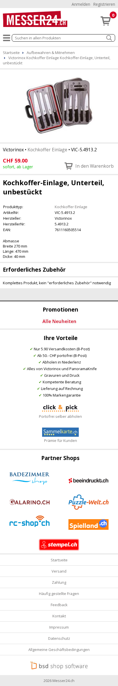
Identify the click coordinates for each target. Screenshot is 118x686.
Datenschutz (59, 638)
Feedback (59, 604)
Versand (59, 571)
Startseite (59, 560)
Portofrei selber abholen (60, 416)
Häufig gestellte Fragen (59, 593)
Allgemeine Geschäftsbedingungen (59, 649)
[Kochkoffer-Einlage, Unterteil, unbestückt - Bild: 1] (59, 105)
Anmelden (81, 4)
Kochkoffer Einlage (47, 149)
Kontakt (59, 616)
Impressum (59, 627)
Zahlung (59, 582)
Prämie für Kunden (60, 440)
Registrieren (104, 4)
